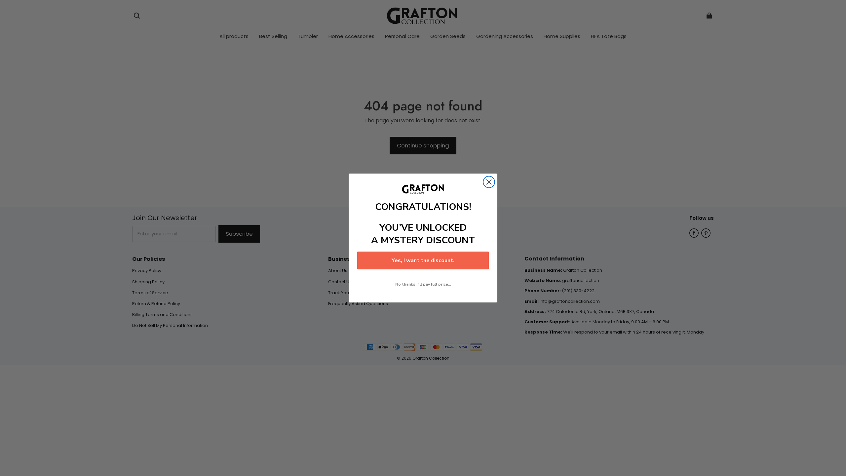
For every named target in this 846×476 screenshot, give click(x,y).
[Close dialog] (489, 182)
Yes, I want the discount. (423, 260)
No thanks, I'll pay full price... (423, 284)
